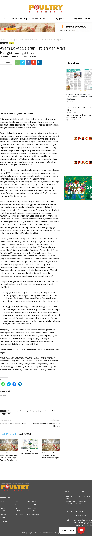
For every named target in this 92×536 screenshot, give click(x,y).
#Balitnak (11, 411)
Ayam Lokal (43, 411)
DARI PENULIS (25, 434)
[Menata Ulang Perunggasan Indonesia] (30, 444)
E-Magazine (77, 19)
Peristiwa (44, 19)
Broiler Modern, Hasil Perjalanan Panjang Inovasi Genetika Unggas (50, 455)
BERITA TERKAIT (9, 434)
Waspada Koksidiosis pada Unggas (13, 423)
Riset (29, 502)
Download (35, 514)
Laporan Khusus (31, 19)
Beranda (3, 40)
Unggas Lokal (5, 414)
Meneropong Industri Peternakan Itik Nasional (46, 424)
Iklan (68, 19)
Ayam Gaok (20, 411)
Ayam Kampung (31, 411)
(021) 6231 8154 (80, 515)
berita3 (52, 411)
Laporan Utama (15, 19)
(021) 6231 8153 (80, 511)
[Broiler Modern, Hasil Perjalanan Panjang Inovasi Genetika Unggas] (51, 445)
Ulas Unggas (56, 19)
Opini (21, 40)
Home (3, 19)
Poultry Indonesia (11, 56)
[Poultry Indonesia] (46, 8)
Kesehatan (19, 514)
